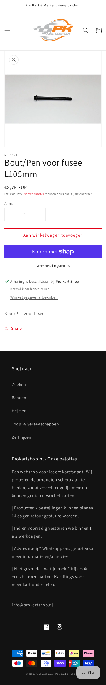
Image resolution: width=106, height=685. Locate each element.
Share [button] (16, 328)
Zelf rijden (22, 437)
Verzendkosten (34, 194)
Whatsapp (52, 548)
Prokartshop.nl (45, 673)
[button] (7, 30)
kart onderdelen (38, 584)
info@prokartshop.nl (32, 604)
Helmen (19, 410)
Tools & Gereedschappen (35, 424)
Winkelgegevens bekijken (34, 297)
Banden (19, 397)
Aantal (9, 203)
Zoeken (19, 384)
